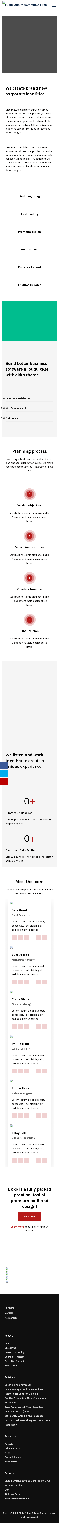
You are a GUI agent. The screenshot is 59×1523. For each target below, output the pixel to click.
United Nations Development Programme (27, 1481)
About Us (10, 1343)
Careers (9, 1312)
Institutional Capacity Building (21, 1393)
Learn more (17, 1226)
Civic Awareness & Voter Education (24, 1407)
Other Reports (12, 1448)
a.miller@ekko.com (38, 937)
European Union (13, 1485)
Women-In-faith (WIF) (17, 1411)
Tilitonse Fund (12, 1494)
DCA (7, 1489)
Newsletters (11, 1317)
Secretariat (11, 1365)
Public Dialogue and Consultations (24, 1389)
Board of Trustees (15, 1356)
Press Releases (13, 1457)
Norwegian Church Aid (17, 1498)
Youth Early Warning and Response (24, 1415)
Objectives (10, 1348)
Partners (9, 1307)
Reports (9, 1444)
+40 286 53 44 (44, 937)
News (8, 1452)
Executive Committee (16, 1361)
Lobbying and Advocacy (18, 1384)
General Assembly (15, 1352)
